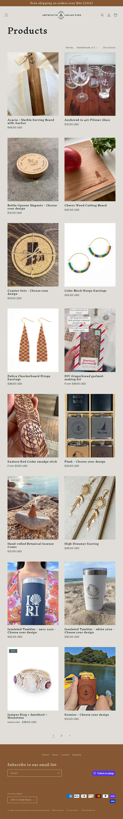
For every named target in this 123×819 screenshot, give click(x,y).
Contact (65, 754)
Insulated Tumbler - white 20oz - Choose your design (89, 631)
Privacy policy (72, 810)
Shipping (76, 754)
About (55, 754)
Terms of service (88, 810)
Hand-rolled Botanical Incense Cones (31, 545)
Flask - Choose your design (84, 461)
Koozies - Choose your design (86, 714)
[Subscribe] (58, 773)
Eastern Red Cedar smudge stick (32, 461)
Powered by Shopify (40, 810)
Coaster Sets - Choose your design (28, 292)
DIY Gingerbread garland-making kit (84, 378)
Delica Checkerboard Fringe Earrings (29, 378)
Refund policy (58, 810)
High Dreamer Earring (81, 543)
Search (45, 754)
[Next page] (69, 735)
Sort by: (70, 47)
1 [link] (53, 735)
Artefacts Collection (23, 810)
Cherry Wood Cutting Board (85, 205)
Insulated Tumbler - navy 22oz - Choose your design (32, 631)
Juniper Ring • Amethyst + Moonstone (27, 716)
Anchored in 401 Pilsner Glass (87, 119)
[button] (6, 15)
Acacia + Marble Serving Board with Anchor (31, 121)
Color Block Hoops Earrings (85, 290)
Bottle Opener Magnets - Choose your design (32, 207)
